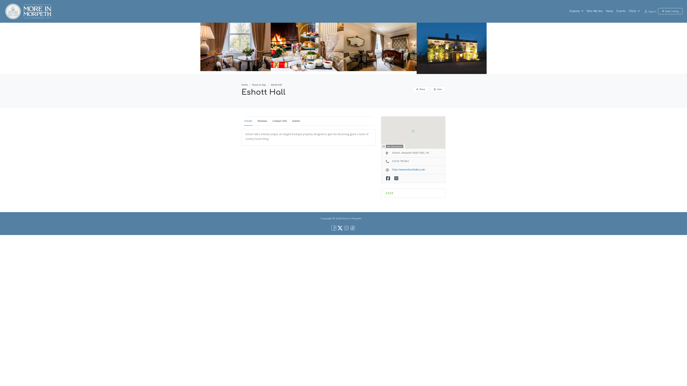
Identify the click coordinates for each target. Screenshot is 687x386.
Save (439, 89)
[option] (234, 47)
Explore (574, 11)
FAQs (632, 11)
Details (248, 121)
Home (245, 84)
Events (621, 11)
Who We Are (595, 11)
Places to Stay (259, 84)
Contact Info (279, 121)
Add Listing (671, 11)
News (609, 11)
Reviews (262, 121)
